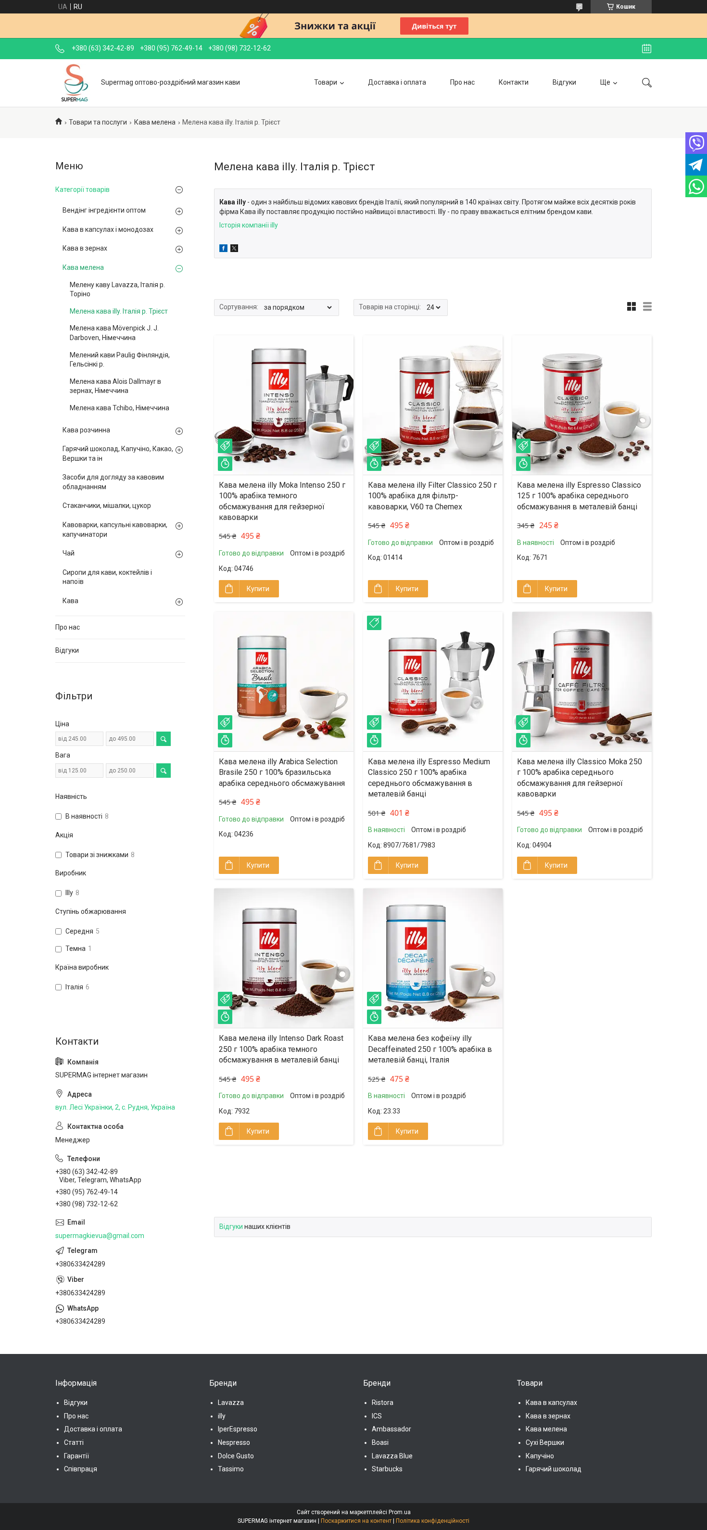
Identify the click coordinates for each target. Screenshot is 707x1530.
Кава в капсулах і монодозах (108, 229)
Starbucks (387, 1469)
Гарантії (76, 1456)
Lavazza (231, 1402)
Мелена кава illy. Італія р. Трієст (119, 311)
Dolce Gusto (236, 1456)
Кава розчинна (86, 430)
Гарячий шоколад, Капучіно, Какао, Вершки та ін (118, 453)
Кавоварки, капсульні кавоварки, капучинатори (115, 529)
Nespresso (234, 1442)
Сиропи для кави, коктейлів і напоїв (107, 577)
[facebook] (223, 249)
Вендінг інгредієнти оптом (104, 210)
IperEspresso (237, 1429)
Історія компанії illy (248, 225)
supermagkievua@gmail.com (99, 1235)
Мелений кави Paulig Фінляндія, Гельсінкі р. (120, 359)
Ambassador (391, 1429)
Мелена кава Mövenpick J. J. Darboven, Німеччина (114, 332)
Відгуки (564, 82)
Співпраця (80, 1469)
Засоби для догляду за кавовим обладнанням (113, 482)
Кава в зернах (85, 248)
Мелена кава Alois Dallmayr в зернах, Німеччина (115, 386)
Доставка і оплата (397, 82)
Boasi (380, 1442)
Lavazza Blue (392, 1456)
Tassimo (231, 1469)
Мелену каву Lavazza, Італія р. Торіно (117, 289)
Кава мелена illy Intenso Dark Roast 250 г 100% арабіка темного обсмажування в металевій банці (281, 1049)
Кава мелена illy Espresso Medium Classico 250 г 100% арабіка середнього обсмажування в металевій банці (429, 777)
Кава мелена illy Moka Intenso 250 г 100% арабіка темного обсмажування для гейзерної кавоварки (282, 501)
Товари (325, 82)
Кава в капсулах (551, 1402)
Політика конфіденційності (432, 1520)
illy (222, 1416)
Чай (69, 553)
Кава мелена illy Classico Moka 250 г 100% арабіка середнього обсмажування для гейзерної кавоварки (579, 777)
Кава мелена (155, 122)
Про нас (462, 82)
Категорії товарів (82, 189)
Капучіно (540, 1456)
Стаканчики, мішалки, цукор (107, 505)
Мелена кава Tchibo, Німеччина (119, 408)
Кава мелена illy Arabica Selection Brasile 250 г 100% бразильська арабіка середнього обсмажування (282, 772)
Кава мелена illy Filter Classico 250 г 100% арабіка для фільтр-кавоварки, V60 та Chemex (432, 495)
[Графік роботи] (646, 48)
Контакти (514, 82)
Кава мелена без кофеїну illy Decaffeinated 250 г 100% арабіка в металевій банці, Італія (430, 1049)
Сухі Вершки (545, 1442)
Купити (258, 589)
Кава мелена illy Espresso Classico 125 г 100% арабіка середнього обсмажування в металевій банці (579, 495)
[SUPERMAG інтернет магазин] (74, 82)
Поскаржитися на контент (356, 1520)
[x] (234, 249)
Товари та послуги (98, 122)
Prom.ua (400, 1512)
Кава (70, 601)
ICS (377, 1416)
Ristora (382, 1402)
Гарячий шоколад (553, 1469)
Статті (74, 1442)
